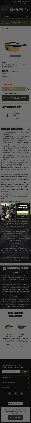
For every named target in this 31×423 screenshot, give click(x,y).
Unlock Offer (23, 213)
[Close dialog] (29, 203)
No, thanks (22, 218)
